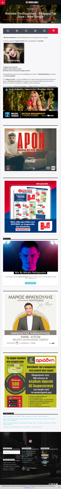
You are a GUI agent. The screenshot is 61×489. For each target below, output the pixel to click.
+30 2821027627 (26, 458)
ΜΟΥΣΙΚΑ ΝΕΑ (30, 9)
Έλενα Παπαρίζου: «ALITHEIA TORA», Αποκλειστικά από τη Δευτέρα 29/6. (25, 416)
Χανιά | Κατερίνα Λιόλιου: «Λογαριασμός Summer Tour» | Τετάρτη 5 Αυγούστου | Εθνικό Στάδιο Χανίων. (29, 423)
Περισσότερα (27, 487)
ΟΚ (33, 487)
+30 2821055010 (26, 460)
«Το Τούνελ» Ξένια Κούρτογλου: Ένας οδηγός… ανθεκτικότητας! (22, 427)
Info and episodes (30, 283)
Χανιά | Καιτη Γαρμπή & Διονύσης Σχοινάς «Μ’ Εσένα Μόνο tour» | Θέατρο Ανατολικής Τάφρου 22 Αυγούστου (29, 419)
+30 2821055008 (26, 453)
